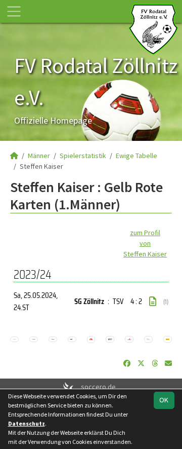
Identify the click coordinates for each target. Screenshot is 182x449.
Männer (39, 155)
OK (163, 399)
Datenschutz (26, 423)
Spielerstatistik (83, 155)
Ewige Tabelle (136, 155)
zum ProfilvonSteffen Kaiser (145, 243)
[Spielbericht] (152, 301)
